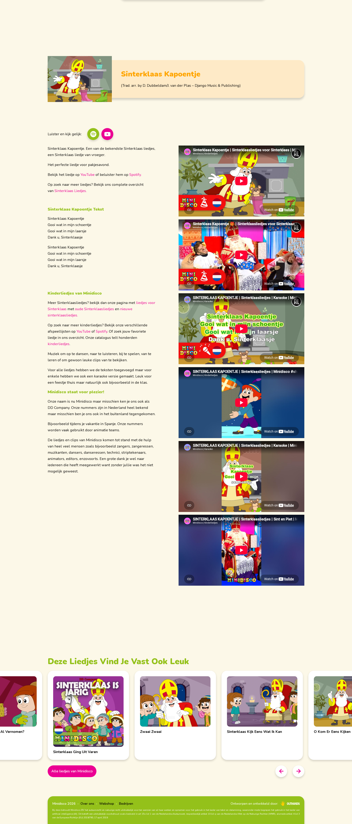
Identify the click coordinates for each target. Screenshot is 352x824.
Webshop (106, 803)
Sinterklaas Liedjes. (70, 190)
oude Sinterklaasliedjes (94, 309)
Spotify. (135, 174)
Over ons (87, 803)
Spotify (101, 331)
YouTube (87, 174)
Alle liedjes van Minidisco (72, 771)
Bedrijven (126, 803)
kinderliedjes (58, 343)
